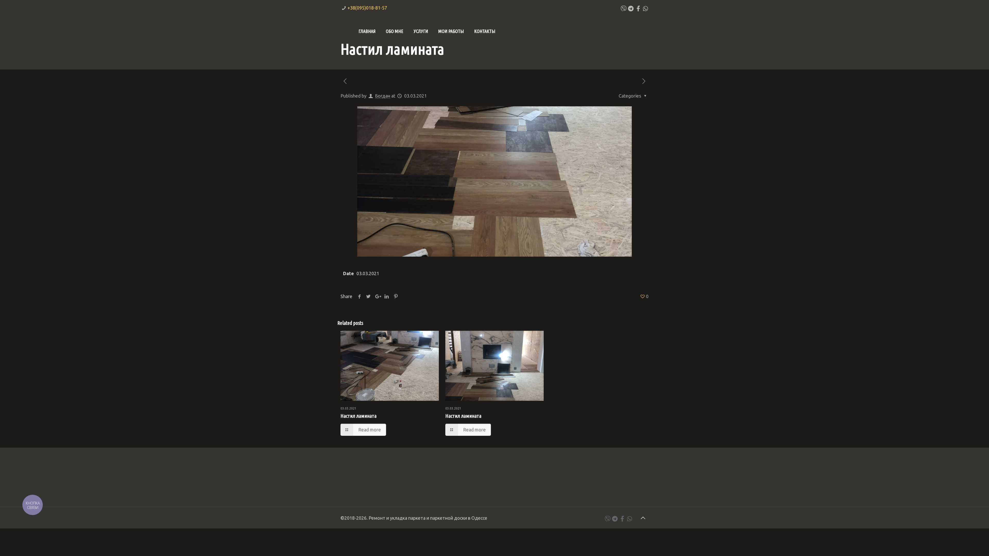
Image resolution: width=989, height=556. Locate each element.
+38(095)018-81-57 (367, 7)
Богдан (382, 95)
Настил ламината (358, 416)
